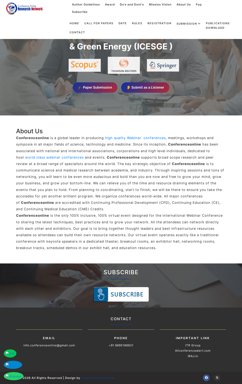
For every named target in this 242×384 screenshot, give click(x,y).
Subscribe (80, 12)
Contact (77, 32)
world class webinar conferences (54, 157)
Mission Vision (160, 4)
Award (110, 4)
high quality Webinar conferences (135, 138)
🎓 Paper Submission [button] (95, 87)
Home (74, 23)
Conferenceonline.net (98, 378)
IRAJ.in (193, 356)
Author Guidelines (86, 4)
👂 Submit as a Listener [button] (145, 87)
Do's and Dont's (132, 4)
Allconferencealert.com (193, 350)
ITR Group (193, 345)
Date (123, 23)
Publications (218, 23)
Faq (199, 4)
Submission (187, 23)
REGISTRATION (159, 23)
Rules (137, 23)
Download (215, 27)
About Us (184, 4)
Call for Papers (98, 23)
